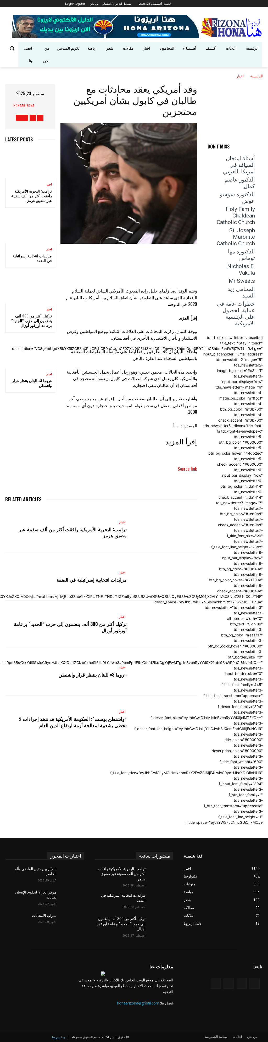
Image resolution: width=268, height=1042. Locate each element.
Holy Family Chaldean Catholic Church (236, 215)
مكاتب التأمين (236, 163)
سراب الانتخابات (44, 915)
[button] (12, 48)
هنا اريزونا (58, 1037)
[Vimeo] (186, 4)
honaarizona (23, 105)
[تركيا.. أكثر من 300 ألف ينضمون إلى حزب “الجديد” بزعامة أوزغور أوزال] (30, 288)
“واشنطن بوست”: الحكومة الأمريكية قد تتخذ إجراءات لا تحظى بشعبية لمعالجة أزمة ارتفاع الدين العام (73, 721)
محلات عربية (254, 159)
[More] (85, 258)
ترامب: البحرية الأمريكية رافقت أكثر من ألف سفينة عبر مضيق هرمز (31, 195)
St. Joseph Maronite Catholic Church (236, 237)
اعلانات (251, 144)
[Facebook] (208, 4)
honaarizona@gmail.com (138, 1003)
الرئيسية (256, 75)
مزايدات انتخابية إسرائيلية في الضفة (32, 258)
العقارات (256, 148)
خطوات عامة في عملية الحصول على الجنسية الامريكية (236, 314)
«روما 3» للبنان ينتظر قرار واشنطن (32, 383)
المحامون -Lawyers (249, 152)
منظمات (230, 170)
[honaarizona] (41, 105)
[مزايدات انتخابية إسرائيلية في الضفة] (30, 228)
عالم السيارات (234, 148)
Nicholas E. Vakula (241, 269)
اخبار (240, 75)
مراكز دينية (231, 159)
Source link (187, 469)
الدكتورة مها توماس (241, 254)
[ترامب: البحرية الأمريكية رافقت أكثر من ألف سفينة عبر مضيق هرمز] (30, 163)
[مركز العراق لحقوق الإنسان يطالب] (72, 898)
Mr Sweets (242, 281)
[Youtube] (180, 4)
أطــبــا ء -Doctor (227, 144)
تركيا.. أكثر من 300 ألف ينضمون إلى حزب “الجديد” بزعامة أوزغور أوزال (31, 320)
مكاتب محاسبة (252, 170)
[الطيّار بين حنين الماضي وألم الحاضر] (72, 874)
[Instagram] (200, 4)
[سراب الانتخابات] (72, 921)
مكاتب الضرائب (252, 166)
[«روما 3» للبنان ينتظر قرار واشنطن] (30, 353)
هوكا (259, 174)
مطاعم (258, 163)
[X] (193, 4)
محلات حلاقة (228, 155)
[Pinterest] (117, 258)
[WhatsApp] (101, 258)
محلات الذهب (253, 155)
